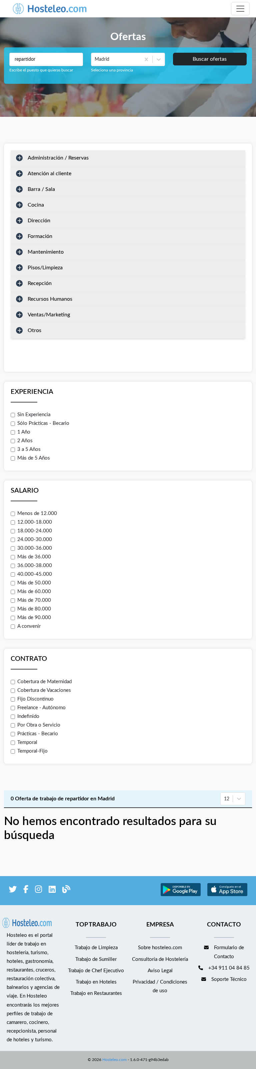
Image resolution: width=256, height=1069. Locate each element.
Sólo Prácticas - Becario (43, 423)
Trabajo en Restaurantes (96, 993)
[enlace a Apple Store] (227, 895)
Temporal (27, 742)
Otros (34, 330)
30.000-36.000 (34, 548)
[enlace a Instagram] (38, 890)
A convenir (29, 626)
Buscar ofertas (210, 59)
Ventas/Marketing (49, 314)
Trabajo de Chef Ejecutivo (96, 970)
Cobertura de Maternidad (44, 681)
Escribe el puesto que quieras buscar (41, 70)
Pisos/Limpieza (45, 267)
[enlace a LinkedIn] (52, 890)
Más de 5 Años (33, 458)
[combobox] (95, 59)
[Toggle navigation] (240, 8)
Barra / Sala (41, 189)
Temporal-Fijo (32, 751)
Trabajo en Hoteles (96, 982)
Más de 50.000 (34, 582)
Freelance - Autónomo (41, 707)
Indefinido (28, 716)
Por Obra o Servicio (38, 725)
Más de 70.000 (34, 600)
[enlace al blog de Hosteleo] (66, 890)
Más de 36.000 (34, 556)
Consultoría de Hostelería (160, 959)
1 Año (23, 432)
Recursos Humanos (50, 299)
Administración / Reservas (58, 158)
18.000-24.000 (34, 530)
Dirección (39, 220)
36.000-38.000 (34, 565)
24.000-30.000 (34, 539)
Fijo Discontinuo (35, 699)
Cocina (36, 205)
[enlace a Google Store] (181, 895)
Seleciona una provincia (112, 70)
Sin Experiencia (33, 414)
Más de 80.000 (34, 608)
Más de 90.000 (34, 617)
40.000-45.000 (34, 574)
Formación (40, 236)
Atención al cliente (49, 173)
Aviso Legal (160, 970)
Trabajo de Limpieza (96, 947)
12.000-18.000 (34, 522)
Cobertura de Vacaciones (44, 690)
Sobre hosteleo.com (160, 947)
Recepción (40, 283)
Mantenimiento (46, 252)
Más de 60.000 (34, 591)
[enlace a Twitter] (12, 890)
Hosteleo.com (114, 1060)
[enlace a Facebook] (26, 890)
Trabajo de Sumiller (96, 959)
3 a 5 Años (29, 449)
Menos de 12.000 (37, 513)
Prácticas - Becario (37, 733)
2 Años (25, 440)
